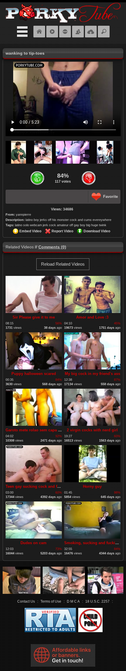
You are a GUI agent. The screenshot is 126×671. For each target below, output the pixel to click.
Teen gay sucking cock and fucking (37, 486)
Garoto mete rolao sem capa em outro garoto (46, 430)
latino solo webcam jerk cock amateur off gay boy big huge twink (60, 225)
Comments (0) (52, 247)
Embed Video (30, 231)
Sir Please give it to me (34, 317)
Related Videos (20, 247)
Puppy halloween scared (33, 373)
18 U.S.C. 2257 (97, 601)
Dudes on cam (34, 543)
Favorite (110, 196)
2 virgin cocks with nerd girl (92, 430)
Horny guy (92, 486)
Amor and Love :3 (92, 317)
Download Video (97, 231)
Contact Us (26, 601)
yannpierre (23, 214)
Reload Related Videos (63, 264)
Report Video (62, 231)
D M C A (73, 601)
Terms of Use (50, 601)
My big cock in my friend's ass (92, 373)
